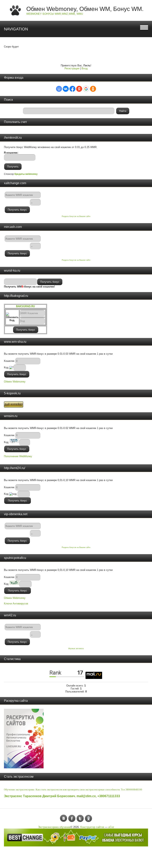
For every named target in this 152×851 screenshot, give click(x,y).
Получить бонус (17, 209)
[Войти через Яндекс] (79, 89)
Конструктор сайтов (92, 827)
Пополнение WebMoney (18, 456)
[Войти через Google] (86, 89)
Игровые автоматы (76, 649)
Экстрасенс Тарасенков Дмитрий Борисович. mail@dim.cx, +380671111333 (62, 796)
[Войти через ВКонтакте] (66, 89)
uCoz (111, 827)
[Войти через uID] (59, 89)
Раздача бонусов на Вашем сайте (76, 216)
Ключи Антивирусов (16, 603)
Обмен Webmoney (15, 381)
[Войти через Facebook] (72, 89)
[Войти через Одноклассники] (93, 89)
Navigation (16, 29)
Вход (85, 68)
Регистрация (72, 68)
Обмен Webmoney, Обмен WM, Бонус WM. (84, 9)
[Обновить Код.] (12, 317)
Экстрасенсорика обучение (54, 827)
